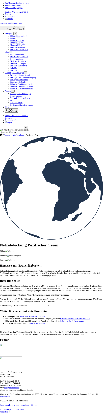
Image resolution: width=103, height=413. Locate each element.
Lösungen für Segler (18, 82)
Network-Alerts (16, 103)
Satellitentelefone (17, 54)
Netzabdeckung (18, 135)
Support (8, 91)
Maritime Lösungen (18, 63)
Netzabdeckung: (6, 306)
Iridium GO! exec (17, 40)
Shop (7, 52)
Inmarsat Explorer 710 (19, 49)
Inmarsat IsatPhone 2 (18, 47)
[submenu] (15, 33)
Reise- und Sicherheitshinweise (32, 316)
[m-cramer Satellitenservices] (1, 135)
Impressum (4, 405)
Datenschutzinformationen (19, 405)
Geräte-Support (16, 96)
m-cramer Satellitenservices (11, 23)
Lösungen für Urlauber (19, 80)
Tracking (13, 70)
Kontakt (8, 14)
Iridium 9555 (15, 38)
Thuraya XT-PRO (17, 43)
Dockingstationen (17, 59)
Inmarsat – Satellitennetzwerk (21, 89)
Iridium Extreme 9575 (19, 36)
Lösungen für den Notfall (20, 75)
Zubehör (13, 68)
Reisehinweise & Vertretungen (72, 321)
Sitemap (34, 405)
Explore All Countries (36, 323)
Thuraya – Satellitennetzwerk (21, 86)
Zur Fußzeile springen (13, 8)
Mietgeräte (9, 33)
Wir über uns (5, 396)
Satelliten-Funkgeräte (18, 66)
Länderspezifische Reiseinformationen (75, 319)
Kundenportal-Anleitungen (20, 94)
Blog (7, 107)
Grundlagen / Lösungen (14, 73)
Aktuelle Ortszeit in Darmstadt (12, 409)
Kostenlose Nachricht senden (21, 105)
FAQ (12, 100)
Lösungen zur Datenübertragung (23, 77)
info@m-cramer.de (11, 388)
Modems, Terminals (18, 61)
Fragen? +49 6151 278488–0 (16, 12)
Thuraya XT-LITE (17, 45)
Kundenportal (10, 16)
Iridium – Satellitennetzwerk (21, 84)
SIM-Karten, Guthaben (19, 57)
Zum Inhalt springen (13, 5)
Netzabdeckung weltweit (20, 98)
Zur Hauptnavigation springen (17, 3)
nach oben (4, 412)
